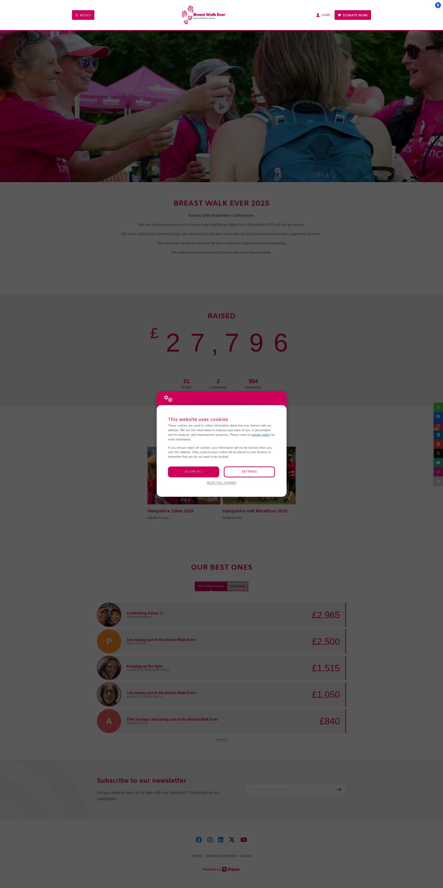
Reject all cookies (221, 482)
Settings (249, 472)
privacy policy (261, 434)
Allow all (194, 472)
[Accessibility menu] (438, 5)
